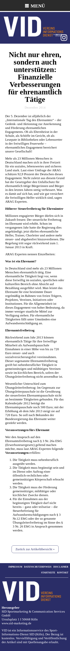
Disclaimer (60, 567)
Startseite (48, 572)
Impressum (15, 567)
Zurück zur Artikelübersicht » (35, 549)
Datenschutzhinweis (38, 567)
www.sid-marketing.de (16, 623)
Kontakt (62, 572)
